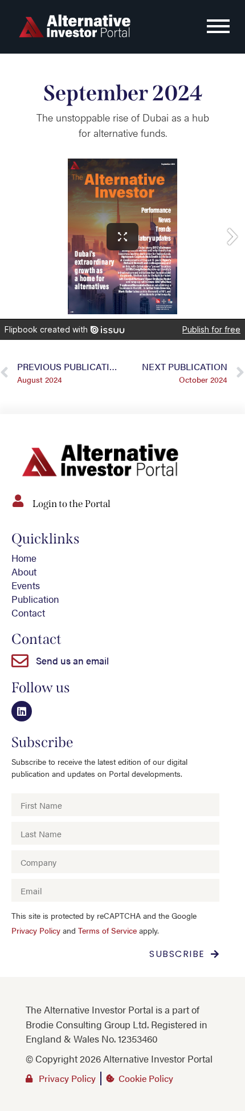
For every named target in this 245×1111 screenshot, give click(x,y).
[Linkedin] (21, 711)
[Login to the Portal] (17, 500)
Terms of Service (107, 930)
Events (25, 585)
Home (23, 557)
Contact (28, 612)
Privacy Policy (35, 930)
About (23, 571)
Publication (35, 599)
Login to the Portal (71, 504)
